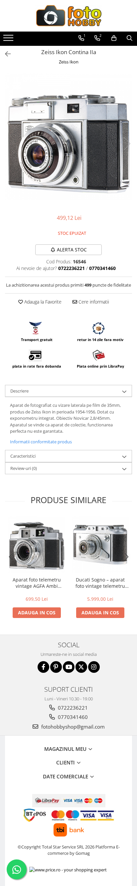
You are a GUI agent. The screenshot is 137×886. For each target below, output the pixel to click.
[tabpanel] (68, 136)
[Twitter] (81, 667)
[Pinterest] (56, 667)
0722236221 (72, 707)
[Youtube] (68, 667)
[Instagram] (94, 667)
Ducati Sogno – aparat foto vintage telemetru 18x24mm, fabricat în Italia (100, 582)
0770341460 (72, 717)
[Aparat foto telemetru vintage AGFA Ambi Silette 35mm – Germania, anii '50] (36, 544)
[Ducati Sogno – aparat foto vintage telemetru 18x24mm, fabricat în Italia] (100, 544)
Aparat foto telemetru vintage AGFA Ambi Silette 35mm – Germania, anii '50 (37, 582)
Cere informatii (93, 302)
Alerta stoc (72, 249)
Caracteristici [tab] (23, 456)
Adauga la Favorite (42, 302)
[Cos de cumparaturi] (114, 38)
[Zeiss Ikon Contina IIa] (68, 136)
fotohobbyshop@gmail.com (72, 726)
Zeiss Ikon (68, 62)
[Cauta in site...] (129, 38)
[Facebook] (43, 667)
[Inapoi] (5, 53)
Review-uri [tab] (23, 468)
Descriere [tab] (19, 391)
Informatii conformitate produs (41, 442)
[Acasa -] (68, 16)
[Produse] (9, 40)
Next (126, 143)
